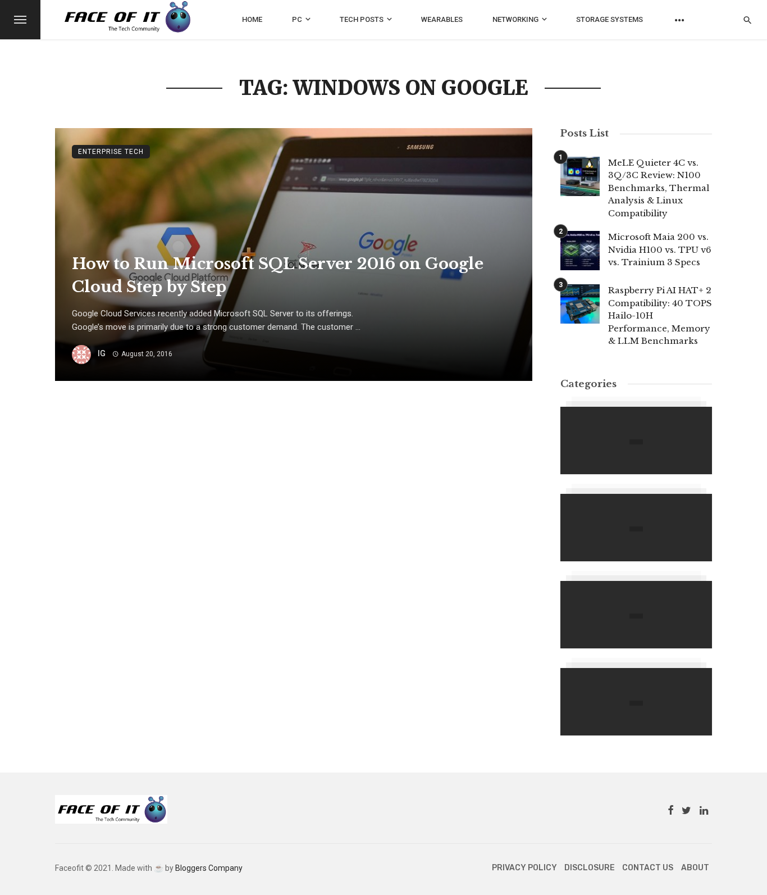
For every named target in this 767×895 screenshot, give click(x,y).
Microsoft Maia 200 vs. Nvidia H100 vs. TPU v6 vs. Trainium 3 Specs (659, 249)
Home (252, 19)
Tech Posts (361, 19)
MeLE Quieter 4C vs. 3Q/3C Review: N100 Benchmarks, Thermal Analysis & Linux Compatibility (658, 188)
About (695, 868)
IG (102, 353)
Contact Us (647, 868)
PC (297, 19)
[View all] (636, 440)
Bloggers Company (209, 868)
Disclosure (589, 868)
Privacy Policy (524, 868)
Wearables (442, 19)
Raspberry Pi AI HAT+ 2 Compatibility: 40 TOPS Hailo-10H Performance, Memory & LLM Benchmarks (660, 315)
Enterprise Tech (111, 152)
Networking (515, 19)
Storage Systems (609, 19)
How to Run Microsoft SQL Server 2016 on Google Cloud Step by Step (277, 275)
